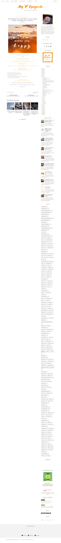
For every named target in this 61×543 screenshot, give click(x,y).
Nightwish (48, 363)
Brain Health (43, 249)
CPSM (46, 257)
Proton (42, 387)
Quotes (42, 389)
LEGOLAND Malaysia (44, 333)
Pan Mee (49, 373)
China (42, 263)
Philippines (48, 381)
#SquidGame (43, 222)
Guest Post (43, 308)
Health (50, 310)
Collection (43, 269)
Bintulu (49, 243)
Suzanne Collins (44, 428)
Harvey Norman (44, 310)
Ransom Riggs (48, 393)
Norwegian (43, 365)
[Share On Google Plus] (36, 92)
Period (42, 381)
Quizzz (48, 387)
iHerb (48, 455)
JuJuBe (48, 325)
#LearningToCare (44, 214)
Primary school (44, 385)
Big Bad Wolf (43, 243)
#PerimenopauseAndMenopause (46, 218)
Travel (49, 436)
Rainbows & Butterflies (45, 391)
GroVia (48, 306)
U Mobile (48, 438)
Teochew (48, 432)
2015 (43, 106)
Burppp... (42, 255)
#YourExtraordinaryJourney (46, 228)
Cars (50, 257)
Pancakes (42, 375)
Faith (48, 286)
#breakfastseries (44, 230)
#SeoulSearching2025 (45, 220)
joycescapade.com (44, 25)
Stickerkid (43, 422)
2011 (43, 110)
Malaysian (43, 343)
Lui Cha (50, 337)
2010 (43, 111)
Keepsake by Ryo (44, 327)
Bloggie (48, 245)
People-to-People (44, 379)
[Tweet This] (33, 92)
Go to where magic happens (47, 84)
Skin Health (50, 412)
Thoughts (43, 436)
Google (42, 306)
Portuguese (43, 383)
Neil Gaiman (50, 361)
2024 (43, 70)
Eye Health (48, 284)
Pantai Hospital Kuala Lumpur (46, 377)
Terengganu (43, 434)
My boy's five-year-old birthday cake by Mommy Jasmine (49, 121)
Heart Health (43, 312)
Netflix (42, 363)
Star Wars (48, 416)
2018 (43, 76)
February (44, 102)
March (44, 101)
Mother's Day (43, 359)
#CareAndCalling (44, 208)
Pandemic (49, 375)
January (44, 103)
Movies (49, 359)
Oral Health (43, 371)
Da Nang (48, 271)
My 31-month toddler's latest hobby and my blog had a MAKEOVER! (49, 164)
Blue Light (43, 247)
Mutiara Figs (43, 361)
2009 (43, 112)
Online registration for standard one (47, 367)
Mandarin (49, 343)
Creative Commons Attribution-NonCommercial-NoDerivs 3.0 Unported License (46, 502)
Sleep (42, 414)
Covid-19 (42, 271)
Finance (42, 292)
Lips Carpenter (43, 337)
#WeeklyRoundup (44, 226)
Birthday (42, 245)
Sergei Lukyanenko (44, 410)
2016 (43, 105)
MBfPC (48, 339)
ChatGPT (42, 259)
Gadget (47, 300)
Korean (42, 331)
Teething (42, 432)
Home (49, 312)
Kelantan (43, 329)
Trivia (42, 438)
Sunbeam (48, 422)
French (42, 298)
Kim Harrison (49, 329)
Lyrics (42, 339)
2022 (43, 72)
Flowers (42, 294)
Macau (42, 341)
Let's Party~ (43, 335)
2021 (43, 73)
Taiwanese (49, 430)
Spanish (42, 416)
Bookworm (49, 247)
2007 (43, 114)
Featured (42, 288)
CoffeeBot (49, 267)
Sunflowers (43, 424)
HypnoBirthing (49, 314)
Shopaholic (43, 412)
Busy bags (49, 255)
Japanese (42, 325)
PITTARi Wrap (43, 373)
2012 (43, 109)
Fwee (42, 300)
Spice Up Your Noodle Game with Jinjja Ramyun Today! (49, 148)
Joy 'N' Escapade (20, 539)
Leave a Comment (10, 92)
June (43, 98)
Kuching (48, 331)
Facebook (43, 286)
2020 (43, 74)
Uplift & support (45, 83)
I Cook (42, 316)
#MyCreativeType (44, 216)
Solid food (47, 414)
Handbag (49, 308)
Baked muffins (43, 241)
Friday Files (48, 298)
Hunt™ (42, 314)
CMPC (42, 257)
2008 (43, 113)
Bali (49, 241)
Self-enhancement (44, 408)
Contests (49, 269)
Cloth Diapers (48, 263)
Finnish (48, 292)
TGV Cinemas (43, 430)
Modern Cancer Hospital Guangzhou (47, 351)
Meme (42, 347)
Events (42, 284)
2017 (43, 104)
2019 (43, 75)
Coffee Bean (43, 267)
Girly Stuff (43, 304)
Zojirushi (42, 455)
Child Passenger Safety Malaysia (46, 261)
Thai (49, 434)
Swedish (51, 428)
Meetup (48, 345)
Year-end (42, 451)
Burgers (50, 253)
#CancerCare (43, 206)
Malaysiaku (48, 341)
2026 (43, 68)
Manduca (42, 345)
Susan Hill (50, 424)
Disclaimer (34, 539)
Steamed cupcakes (44, 420)
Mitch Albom (49, 349)
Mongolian (43, 355)
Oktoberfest (50, 365)
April (43, 100)
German (50, 302)
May (43, 99)
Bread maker (43, 251)
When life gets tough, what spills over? (48, 80)
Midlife (42, 349)
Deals (42, 273)
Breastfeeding (43, 253)
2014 (43, 107)
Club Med (42, 265)
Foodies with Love (44, 296)
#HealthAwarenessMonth (45, 212)
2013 (43, 108)
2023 (43, 71)
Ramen (42, 393)
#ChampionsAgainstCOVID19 (46, 210)
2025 (43, 69)
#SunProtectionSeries (45, 224)
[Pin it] (37, 92)
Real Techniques (44, 395)
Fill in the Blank (44, 290)
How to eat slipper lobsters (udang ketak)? (49, 195)
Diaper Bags (48, 273)
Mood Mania (43, 357)
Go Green (49, 304)
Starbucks (43, 418)
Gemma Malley (43, 302)
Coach (48, 265)
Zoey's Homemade (44, 453)
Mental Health (48, 347)
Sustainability (43, 426)
